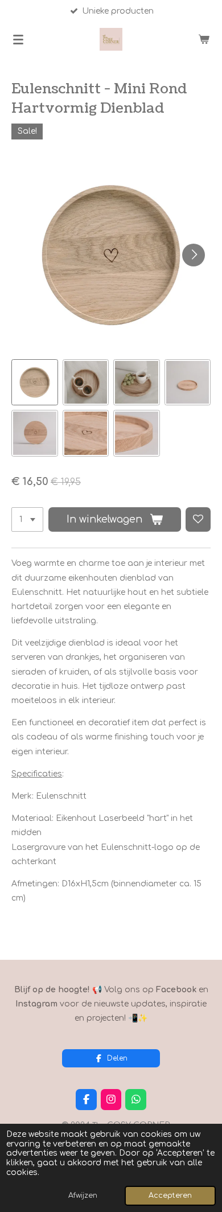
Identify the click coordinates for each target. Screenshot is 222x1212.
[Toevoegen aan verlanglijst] (198, 519)
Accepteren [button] (170, 1195)
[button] (34, 382)
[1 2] (27, 519)
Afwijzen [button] (82, 1195)
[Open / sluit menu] (18, 39)
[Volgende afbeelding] (193, 255)
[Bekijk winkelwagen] (203, 39)
